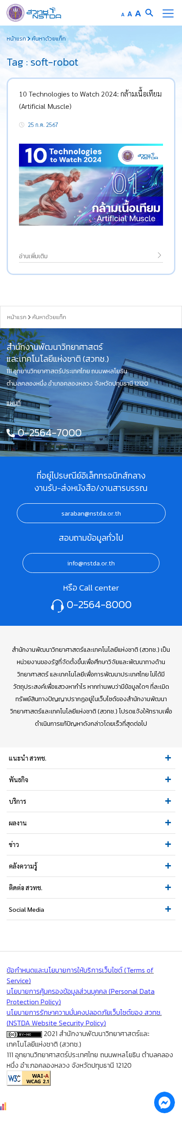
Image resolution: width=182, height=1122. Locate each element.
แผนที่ (14, 403)
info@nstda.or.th (91, 563)
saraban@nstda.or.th (91, 513)
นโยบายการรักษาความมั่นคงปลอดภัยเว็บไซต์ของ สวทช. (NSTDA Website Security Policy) (84, 1017)
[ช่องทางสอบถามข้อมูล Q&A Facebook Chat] (164, 1102)
